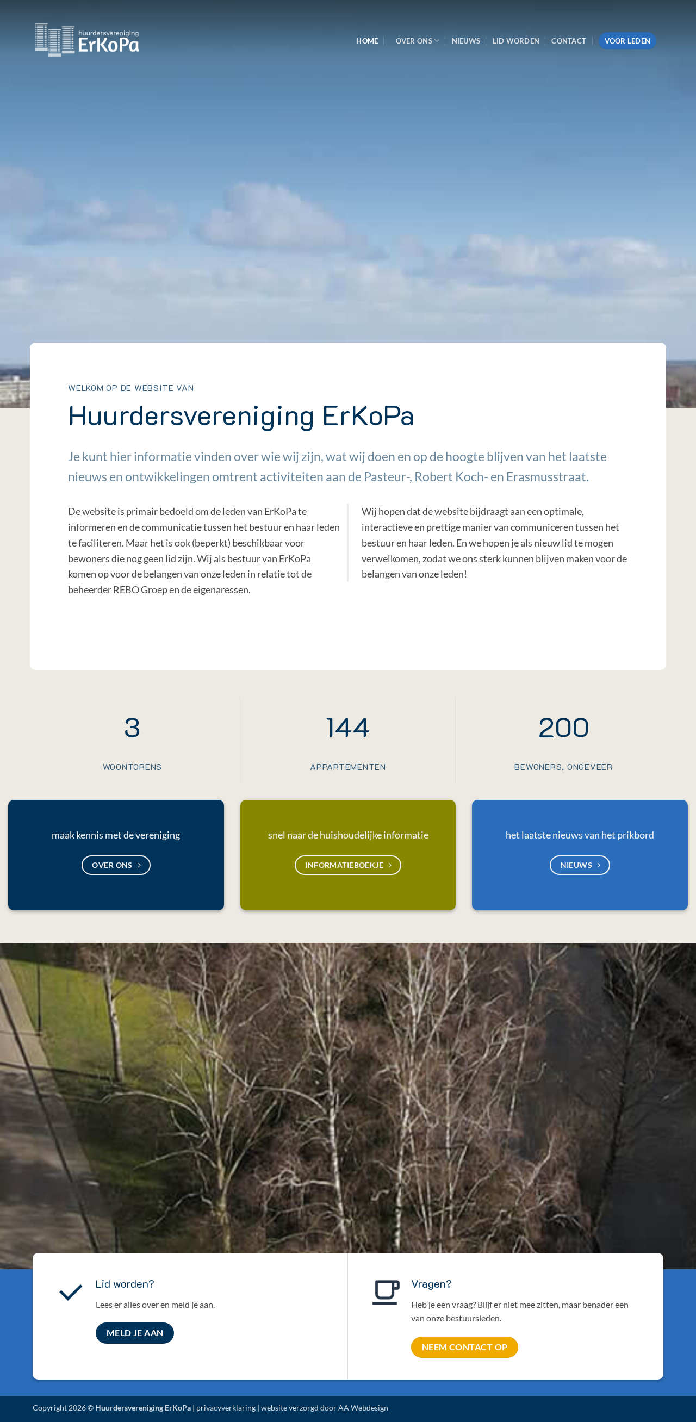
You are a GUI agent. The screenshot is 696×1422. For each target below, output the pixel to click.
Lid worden (516, 40)
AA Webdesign (363, 1407)
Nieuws (466, 40)
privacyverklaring (226, 1407)
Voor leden (628, 40)
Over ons (414, 40)
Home (367, 40)
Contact (568, 40)
